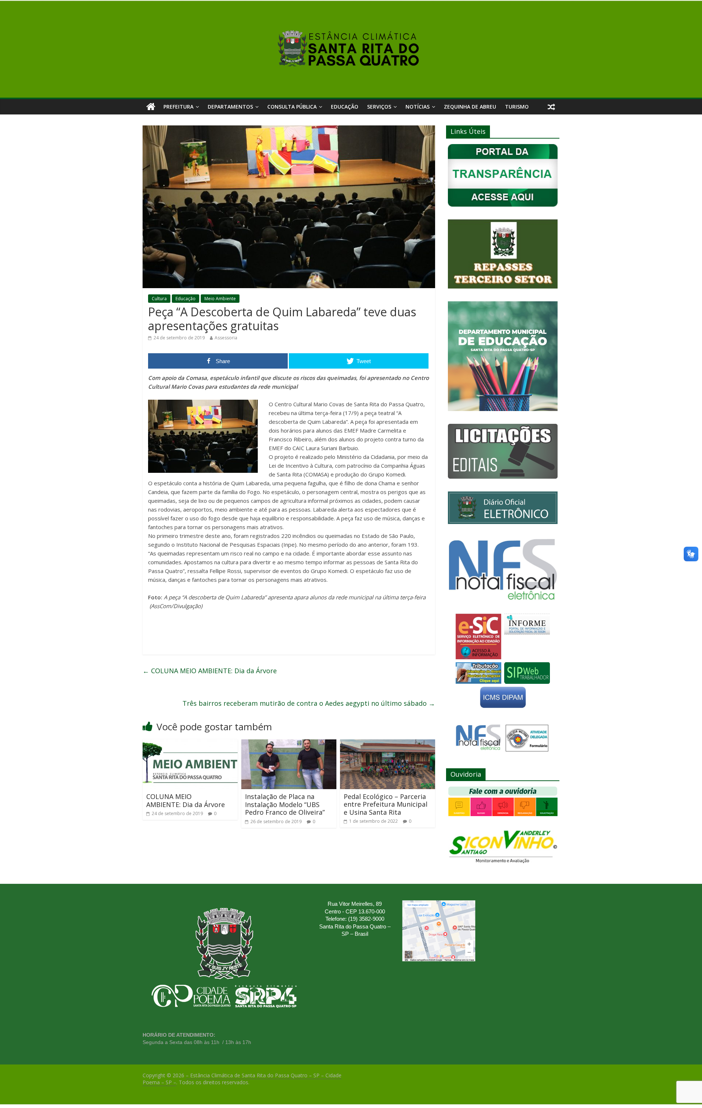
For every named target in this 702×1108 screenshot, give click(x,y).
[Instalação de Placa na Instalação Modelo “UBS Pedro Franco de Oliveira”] (288, 744)
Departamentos (230, 106)
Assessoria (226, 338)
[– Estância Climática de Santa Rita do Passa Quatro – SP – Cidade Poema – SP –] (151, 106)
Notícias (417, 106)
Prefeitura (178, 106)
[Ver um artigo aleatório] (551, 106)
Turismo (517, 106)
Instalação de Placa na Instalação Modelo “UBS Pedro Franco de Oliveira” (285, 804)
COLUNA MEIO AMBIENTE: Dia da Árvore (210, 670)
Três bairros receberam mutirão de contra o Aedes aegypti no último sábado (308, 703)
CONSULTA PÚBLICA (292, 106)
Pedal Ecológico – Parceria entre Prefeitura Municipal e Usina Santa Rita (385, 804)
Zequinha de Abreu (470, 106)
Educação (344, 106)
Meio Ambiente (220, 298)
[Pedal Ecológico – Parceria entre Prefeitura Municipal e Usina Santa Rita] (387, 744)
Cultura (159, 298)
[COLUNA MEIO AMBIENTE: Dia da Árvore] (190, 744)
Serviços (379, 106)
